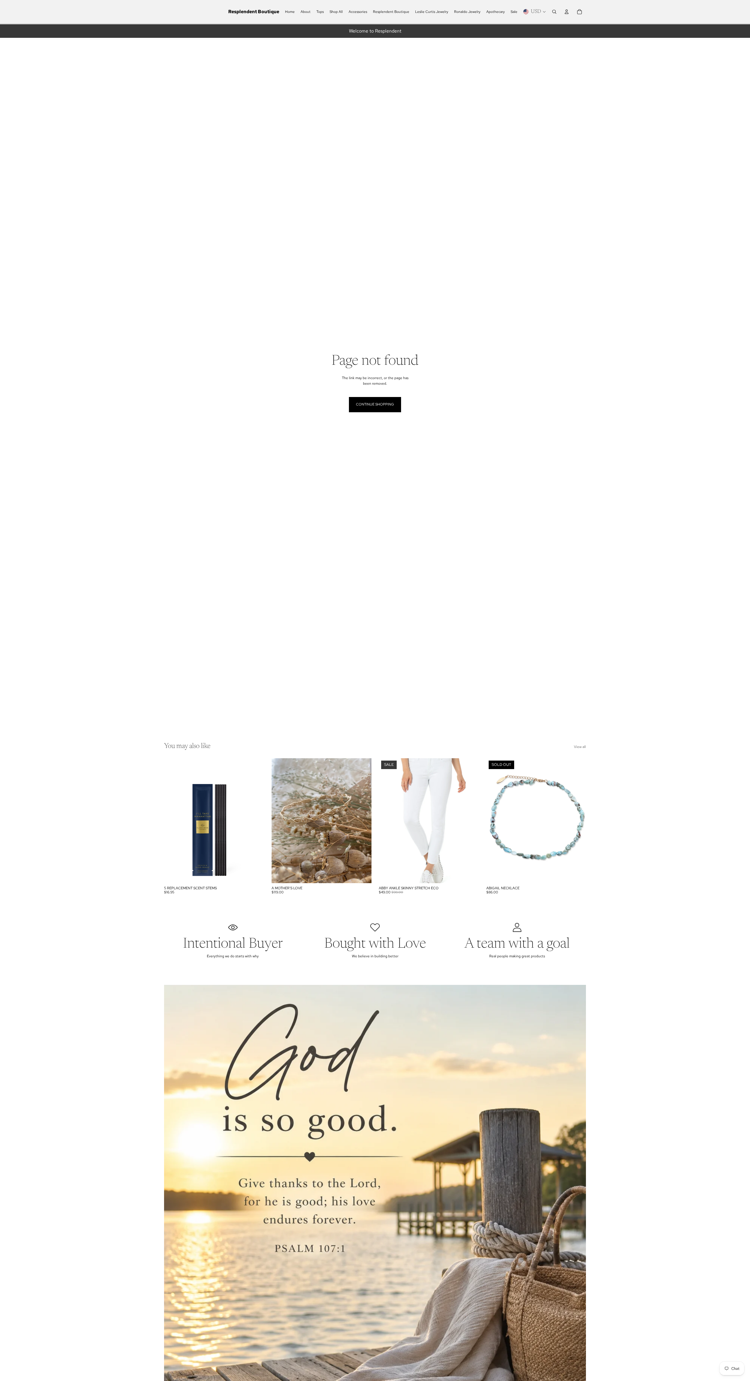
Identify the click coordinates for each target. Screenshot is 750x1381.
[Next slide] (362, 820)
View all (580, 746)
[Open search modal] (554, 11)
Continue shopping (375, 404)
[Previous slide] (280, 820)
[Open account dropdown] (566, 11)
